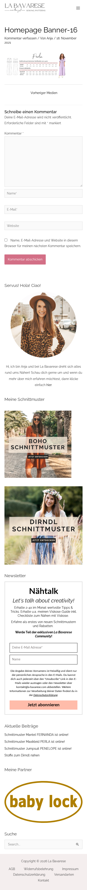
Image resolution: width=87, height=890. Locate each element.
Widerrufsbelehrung (38, 869)
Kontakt (43, 880)
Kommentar (14, 133)
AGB (12, 869)
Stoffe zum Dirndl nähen (21, 755)
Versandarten (64, 874)
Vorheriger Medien (44, 93)
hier (49, 385)
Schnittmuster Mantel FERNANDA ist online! (36, 734)
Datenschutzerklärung (29, 874)
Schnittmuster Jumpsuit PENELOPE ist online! (38, 748)
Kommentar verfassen (20, 38)
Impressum (70, 869)
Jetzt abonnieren (44, 705)
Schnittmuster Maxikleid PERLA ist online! (34, 741)
